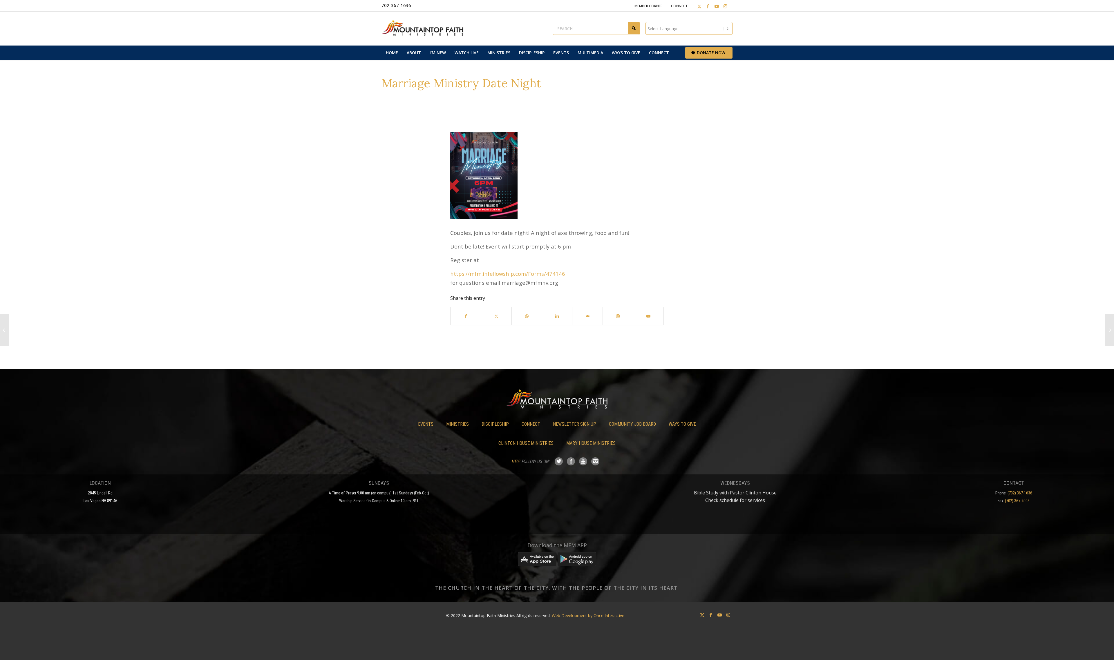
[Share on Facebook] (466, 316)
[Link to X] (699, 6)
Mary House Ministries (591, 443)
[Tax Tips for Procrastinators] (4, 330)
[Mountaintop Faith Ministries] (425, 28)
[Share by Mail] (587, 316)
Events (425, 424)
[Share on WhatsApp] (527, 316)
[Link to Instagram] (725, 6)
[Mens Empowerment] (1109, 330)
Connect (679, 5)
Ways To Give (682, 424)
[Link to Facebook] (708, 6)
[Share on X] (496, 316)
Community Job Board (632, 424)
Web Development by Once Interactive (588, 615)
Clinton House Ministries (526, 443)
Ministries (457, 424)
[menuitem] (391, 53)
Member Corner (648, 5)
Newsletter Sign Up (574, 424)
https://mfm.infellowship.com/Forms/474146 (507, 273)
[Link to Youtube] (716, 6)
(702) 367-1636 (1020, 493)
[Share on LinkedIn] (557, 316)
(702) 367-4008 (1017, 500)
